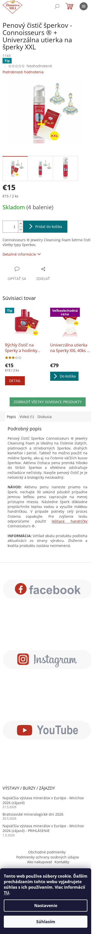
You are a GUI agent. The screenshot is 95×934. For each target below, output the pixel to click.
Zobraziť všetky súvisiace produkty (48, 401)
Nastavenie (45, 905)
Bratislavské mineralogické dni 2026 (33, 814)
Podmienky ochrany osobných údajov (47, 857)
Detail (15, 380)
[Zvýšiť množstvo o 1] (20, 224)
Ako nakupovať (39, 861)
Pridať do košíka (48, 226)
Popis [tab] (11, 416)
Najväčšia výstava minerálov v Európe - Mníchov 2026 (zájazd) (43, 800)
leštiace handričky (69, 521)
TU (6, 892)
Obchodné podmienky (47, 852)
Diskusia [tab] (44, 416)
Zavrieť (57, 268)
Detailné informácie (19, 254)
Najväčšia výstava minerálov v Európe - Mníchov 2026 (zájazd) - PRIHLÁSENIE (43, 828)
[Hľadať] (57, 6)
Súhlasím (45, 921)
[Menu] (84, 6)
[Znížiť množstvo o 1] (20, 229)
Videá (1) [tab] (27, 416)
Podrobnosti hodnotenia (23, 72)
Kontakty (61, 861)
